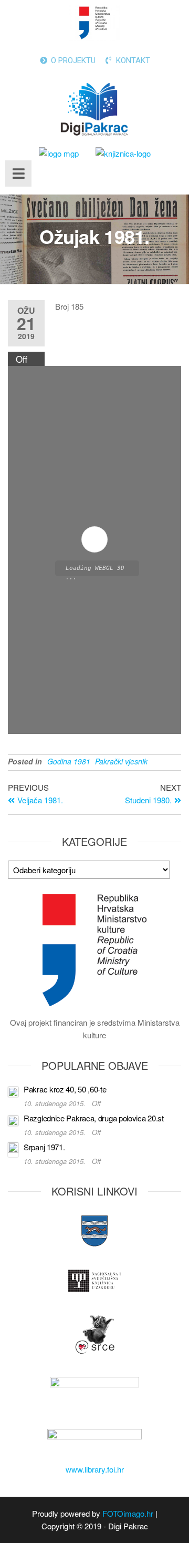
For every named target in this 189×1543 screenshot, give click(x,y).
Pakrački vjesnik (121, 761)
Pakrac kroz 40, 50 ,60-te (65, 1089)
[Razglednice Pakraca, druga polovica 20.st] (13, 1119)
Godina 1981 (68, 761)
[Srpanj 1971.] (13, 1148)
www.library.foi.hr (95, 1469)
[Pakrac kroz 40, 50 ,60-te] (13, 1090)
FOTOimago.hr (127, 1513)
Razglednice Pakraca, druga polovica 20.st (94, 1117)
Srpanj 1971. (44, 1146)
